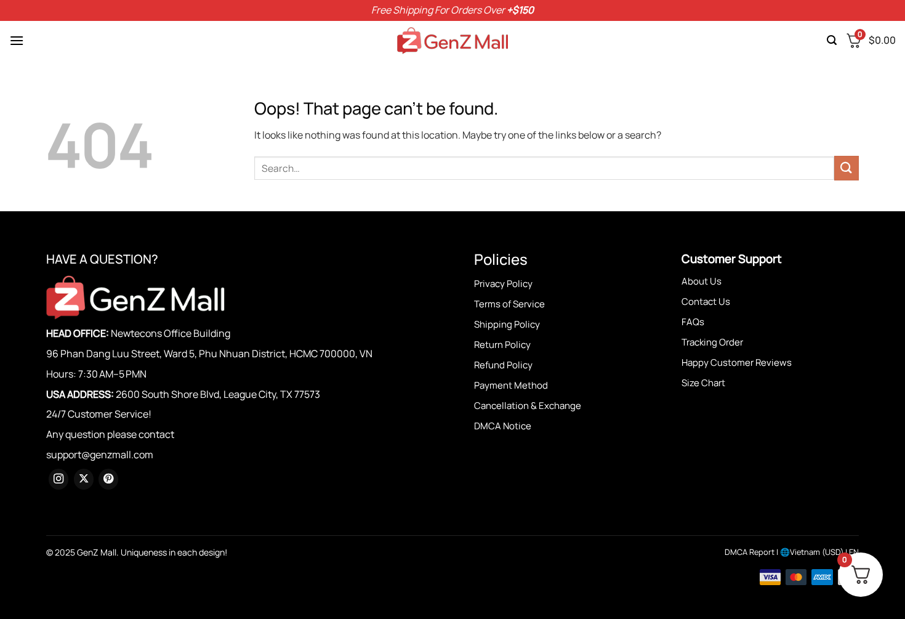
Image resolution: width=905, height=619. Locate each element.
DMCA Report (749, 551)
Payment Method (511, 385)
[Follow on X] (84, 479)
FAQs (693, 321)
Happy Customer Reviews (737, 362)
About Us (702, 281)
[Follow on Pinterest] (108, 479)
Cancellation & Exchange (527, 405)
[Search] (832, 40)
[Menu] (16, 40)
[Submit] (846, 168)
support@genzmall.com (99, 454)
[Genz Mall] (452, 40)
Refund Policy (503, 364)
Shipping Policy (507, 324)
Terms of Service (509, 303)
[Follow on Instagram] (58, 479)
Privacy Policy (503, 283)
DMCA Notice (502, 425)
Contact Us (706, 301)
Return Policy (502, 344)
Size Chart (703, 382)
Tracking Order (712, 342)
